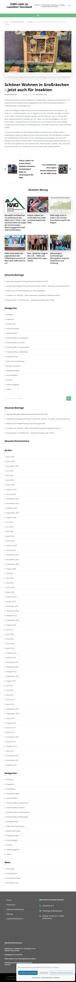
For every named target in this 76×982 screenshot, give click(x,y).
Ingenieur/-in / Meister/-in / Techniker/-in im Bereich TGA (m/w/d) (20, 950)
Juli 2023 (9, 573)
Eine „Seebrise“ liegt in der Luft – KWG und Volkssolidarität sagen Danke (37, 257)
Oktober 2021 (11, 672)
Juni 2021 (10, 690)
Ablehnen (44, 973)
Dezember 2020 (12, 709)
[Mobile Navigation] (38, 15)
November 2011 (12, 760)
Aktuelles (8, 81)
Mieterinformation (13, 366)
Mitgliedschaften (12, 370)
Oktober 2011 (11, 765)
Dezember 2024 (12, 499)
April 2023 (10, 587)
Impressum (57, 977)
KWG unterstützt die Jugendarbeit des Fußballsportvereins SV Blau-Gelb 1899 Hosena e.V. (15, 258)
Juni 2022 (10, 634)
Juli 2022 (9, 629)
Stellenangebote (12, 384)
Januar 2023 (11, 601)
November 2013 (12, 756)
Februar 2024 (11, 545)
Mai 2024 (10, 531)
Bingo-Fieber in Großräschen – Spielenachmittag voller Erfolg (30, 300)
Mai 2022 (10, 639)
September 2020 (12, 713)
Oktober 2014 (11, 746)
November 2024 (12, 503)
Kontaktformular (45, 926)
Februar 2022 (11, 653)
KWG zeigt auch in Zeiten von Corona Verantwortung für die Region (60, 219)
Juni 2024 (10, 527)
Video (8, 389)
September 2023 (12, 564)
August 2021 (11, 681)
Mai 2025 (10, 475)
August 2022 (11, 625)
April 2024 (10, 536)
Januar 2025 (11, 494)
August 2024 (11, 517)
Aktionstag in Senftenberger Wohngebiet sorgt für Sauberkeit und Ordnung (59, 258)
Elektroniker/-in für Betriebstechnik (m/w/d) (20, 959)
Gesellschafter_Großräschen (17, 338)
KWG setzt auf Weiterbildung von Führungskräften (25, 291)
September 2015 (12, 737)
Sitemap (9, 914)
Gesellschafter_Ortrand (15, 342)
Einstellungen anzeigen (61, 973)
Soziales (9, 380)
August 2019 (11, 723)
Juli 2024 (9, 522)
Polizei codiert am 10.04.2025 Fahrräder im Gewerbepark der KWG (36, 219)
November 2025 (12, 466)
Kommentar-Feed (13, 878)
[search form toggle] (69, 5)
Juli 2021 (9, 685)
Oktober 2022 (11, 615)
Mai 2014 (10, 751)
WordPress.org (12, 883)
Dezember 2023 (12, 555)
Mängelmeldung (45, 931)
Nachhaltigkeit (26, 81)
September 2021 (12, 676)
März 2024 (10, 541)
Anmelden (10, 869)
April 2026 (10, 457)
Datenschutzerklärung (47, 977)
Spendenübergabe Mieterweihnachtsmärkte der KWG (27, 281)
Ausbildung (10, 324)
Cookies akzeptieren (28, 973)
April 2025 (10, 480)
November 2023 (12, 559)
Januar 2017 (11, 728)
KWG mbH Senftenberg (15, 361)
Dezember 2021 (12, 662)
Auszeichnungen (12, 328)
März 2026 (10, 461)
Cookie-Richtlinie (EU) (14, 919)
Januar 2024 (11, 550)
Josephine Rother (11, 95)
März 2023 (10, 592)
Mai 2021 (10, 695)
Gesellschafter (12, 333)
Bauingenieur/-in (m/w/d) (13, 955)
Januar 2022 (11, 657)
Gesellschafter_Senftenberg (17, 352)
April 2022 (10, 643)
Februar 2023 (11, 597)
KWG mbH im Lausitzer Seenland (19, 5)
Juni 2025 (10, 471)
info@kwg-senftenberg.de (52, 911)
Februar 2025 (11, 489)
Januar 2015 (11, 742)
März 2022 (10, 648)
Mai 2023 (10, 583)
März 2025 (10, 485)
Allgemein (16, 81)
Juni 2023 (10, 578)
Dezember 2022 (12, 606)
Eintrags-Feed (11, 873)
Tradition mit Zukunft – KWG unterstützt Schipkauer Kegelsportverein (33, 295)
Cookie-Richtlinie (36, 977)
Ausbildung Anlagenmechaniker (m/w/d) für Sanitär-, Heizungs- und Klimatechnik (38, 286)
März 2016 (10, 732)
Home (8, 900)
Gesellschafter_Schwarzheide (17, 347)
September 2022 (12, 620)
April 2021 (10, 700)
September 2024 (12, 513)
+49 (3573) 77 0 (48, 906)
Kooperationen (12, 356)
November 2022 (12, 611)
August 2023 (11, 569)
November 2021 (12, 667)
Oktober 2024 (11, 508)
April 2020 (10, 718)
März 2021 (10, 704)
